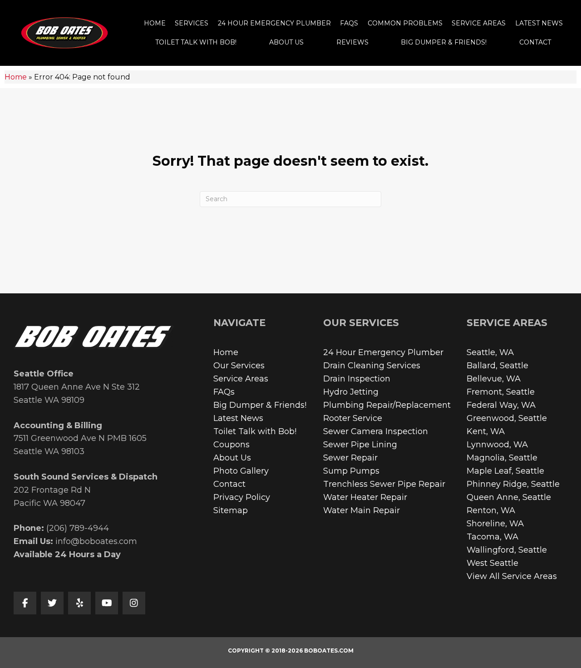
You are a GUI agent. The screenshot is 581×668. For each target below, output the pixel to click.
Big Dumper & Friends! (259, 405)
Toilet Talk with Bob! (254, 431)
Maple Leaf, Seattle (505, 471)
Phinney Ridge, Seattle (513, 484)
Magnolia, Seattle (502, 458)
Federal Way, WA (501, 405)
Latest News (238, 418)
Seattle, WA (490, 352)
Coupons (231, 445)
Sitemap (230, 510)
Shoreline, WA (495, 524)
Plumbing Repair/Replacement (387, 405)
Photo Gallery (241, 471)
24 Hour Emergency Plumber (383, 352)
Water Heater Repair (365, 497)
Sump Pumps (351, 471)
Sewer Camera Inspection (375, 431)
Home (16, 77)
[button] (25, 603)
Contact (229, 484)
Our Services (239, 366)
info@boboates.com (96, 541)
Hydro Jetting (351, 392)
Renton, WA (491, 510)
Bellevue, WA (494, 379)
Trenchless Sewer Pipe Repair (384, 484)
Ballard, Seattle (497, 366)
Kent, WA (486, 431)
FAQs (224, 392)
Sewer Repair (350, 458)
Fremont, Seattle (501, 392)
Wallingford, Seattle (507, 550)
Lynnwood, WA (497, 445)
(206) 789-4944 (77, 528)
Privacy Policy (241, 497)
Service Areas (240, 379)
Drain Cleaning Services (371, 366)
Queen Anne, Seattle (509, 497)
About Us (232, 458)
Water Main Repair (361, 510)
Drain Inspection (356, 379)
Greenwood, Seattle (507, 418)
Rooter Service (352, 418)
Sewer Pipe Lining (360, 445)
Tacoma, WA (492, 537)
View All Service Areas (512, 576)
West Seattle (492, 563)
